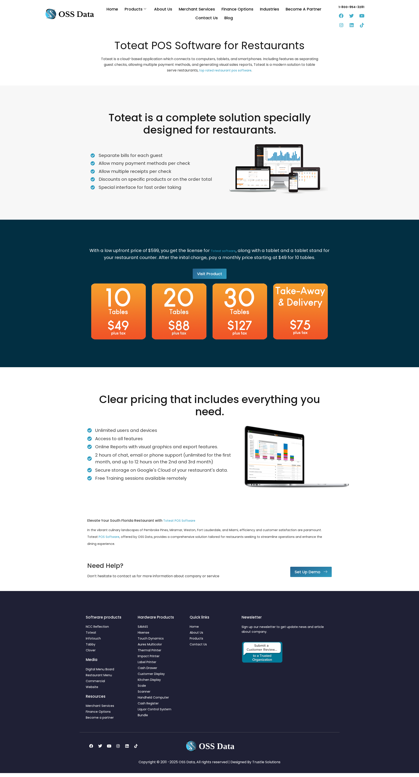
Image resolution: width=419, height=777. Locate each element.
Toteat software (223, 251)
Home (112, 9)
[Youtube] (361, 16)
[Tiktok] (361, 25)
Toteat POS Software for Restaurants (209, 45)
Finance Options (237, 9)
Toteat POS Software (179, 520)
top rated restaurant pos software (225, 70)
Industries (269, 9)
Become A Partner (303, 9)
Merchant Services (197, 9)
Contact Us (206, 18)
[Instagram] (341, 25)
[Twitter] (351, 16)
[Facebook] (341, 16)
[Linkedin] (351, 25)
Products (134, 9)
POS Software (109, 537)
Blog (228, 18)
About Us (163, 9)
